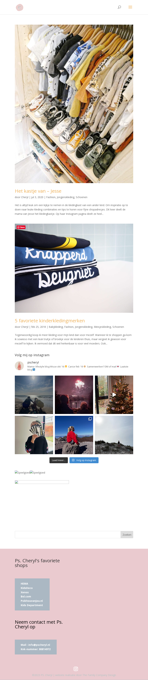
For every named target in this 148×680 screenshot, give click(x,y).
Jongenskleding (65, 197)
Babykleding (56, 327)
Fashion (50, 197)
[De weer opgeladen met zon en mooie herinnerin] (74, 435)
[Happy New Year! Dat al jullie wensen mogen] (74, 395)
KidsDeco (27, 588)
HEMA (24, 583)
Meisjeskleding (102, 327)
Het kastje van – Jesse (38, 191)
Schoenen (81, 197)
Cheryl (24, 197)
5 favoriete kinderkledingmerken (50, 320)
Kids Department (32, 605)
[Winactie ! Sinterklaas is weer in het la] (34, 435)
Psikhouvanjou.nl (32, 600)
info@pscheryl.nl (39, 644)
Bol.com (26, 596)
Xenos (25, 592)
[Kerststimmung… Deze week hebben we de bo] (114, 395)
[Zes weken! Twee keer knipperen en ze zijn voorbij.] (34, 395)
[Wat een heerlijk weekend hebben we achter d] (114, 435)
